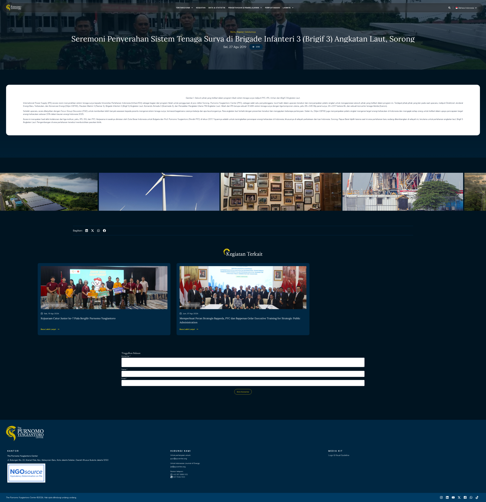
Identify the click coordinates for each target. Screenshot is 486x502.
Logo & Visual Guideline (338, 455)
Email (124, 378)
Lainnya (287, 8)
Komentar (126, 356)
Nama (124, 369)
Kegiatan (200, 8)
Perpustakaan (272, 8)
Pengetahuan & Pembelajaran (243, 8)
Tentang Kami (183, 8)
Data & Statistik (216, 8)
